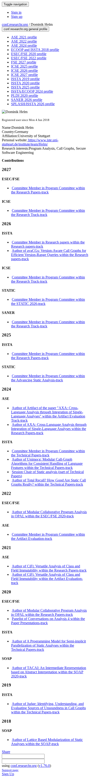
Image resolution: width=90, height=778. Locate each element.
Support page (10, 770)
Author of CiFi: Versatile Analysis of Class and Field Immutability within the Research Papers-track (49, 568)
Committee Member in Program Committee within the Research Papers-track (48, 190)
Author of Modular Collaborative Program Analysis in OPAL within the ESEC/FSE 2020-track (49, 514)
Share (6, 752)
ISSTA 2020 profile (25, 83)
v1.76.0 (44, 766)
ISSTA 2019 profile (25, 79)
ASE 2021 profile (24, 37)
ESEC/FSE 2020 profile (28, 54)
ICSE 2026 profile (24, 71)
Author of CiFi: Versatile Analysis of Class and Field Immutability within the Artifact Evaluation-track (47, 578)
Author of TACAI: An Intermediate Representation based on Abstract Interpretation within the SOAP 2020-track (48, 672)
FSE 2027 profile (23, 62)
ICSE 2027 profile (24, 75)
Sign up (16, 17)
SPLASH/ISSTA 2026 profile (33, 104)
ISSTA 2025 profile (25, 87)
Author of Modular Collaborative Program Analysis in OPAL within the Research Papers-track (49, 612)
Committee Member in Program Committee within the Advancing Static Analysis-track (48, 378)
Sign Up (8, 774)
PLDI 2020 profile (24, 96)
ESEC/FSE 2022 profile (28, 58)
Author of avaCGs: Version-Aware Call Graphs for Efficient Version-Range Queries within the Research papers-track (49, 255)
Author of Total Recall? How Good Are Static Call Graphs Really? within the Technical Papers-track (48, 482)
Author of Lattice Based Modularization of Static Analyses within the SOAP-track (47, 742)
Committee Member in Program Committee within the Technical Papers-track (48, 453)
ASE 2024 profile (24, 45)
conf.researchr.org (15, 24)
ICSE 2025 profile (24, 66)
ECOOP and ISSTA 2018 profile (35, 50)
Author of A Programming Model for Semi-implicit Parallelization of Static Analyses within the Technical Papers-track (48, 645)
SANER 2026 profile (26, 100)
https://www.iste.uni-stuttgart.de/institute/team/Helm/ (30, 142)
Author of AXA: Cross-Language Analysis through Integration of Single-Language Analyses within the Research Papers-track (49, 429)
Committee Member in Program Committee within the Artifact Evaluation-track (48, 536)
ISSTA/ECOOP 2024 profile (32, 91)
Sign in (16, 12)
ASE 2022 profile (24, 41)
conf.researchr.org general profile (25, 29)
